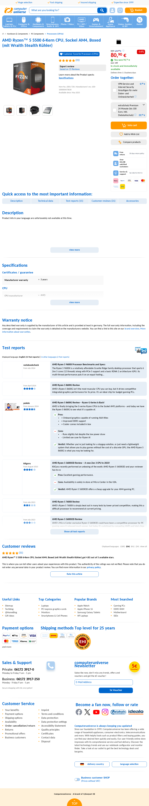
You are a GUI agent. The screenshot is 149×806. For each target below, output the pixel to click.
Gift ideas (9, 616)
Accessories (132, 201)
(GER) (122, 547)
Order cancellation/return (20, 726)
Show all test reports (74, 532)
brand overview (132, 329)
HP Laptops (82, 616)
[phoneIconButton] (51, 665)
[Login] (112, 10)
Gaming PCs (119, 606)
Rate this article (74, 574)
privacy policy (94, 567)
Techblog (9, 609)
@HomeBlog (11, 612)
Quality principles (50, 729)
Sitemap (9, 606)
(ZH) (137, 547)
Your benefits (12, 710)
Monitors (45, 612)
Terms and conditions (52, 714)
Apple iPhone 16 (85, 609)
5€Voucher (116, 690)
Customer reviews (103, 201)
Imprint (45, 710)
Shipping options (13, 718)
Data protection (49, 718)
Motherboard (120, 612)
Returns (9, 729)
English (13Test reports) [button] (29, 357)
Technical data (45, 201)
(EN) (128, 547)
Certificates (47, 733)
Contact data (48, 737)
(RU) (132, 547)
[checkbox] (114, 90)
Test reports (74, 201)
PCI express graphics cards (53, 609)
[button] (112, 10)
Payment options (14, 714)
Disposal (45, 741)
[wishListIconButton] (120, 10)
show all (143, 547)
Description (16, 201)
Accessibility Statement (53, 726)
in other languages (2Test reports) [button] (55, 357)
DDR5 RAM (119, 609)
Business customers (15, 737)
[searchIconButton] (102, 10)
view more (74, 250)
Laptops (45, 606)
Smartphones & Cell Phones (54, 616)
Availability (11, 722)
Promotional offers (15, 733)
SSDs (116, 616)
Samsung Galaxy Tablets (88, 612)
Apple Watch (83, 606)
